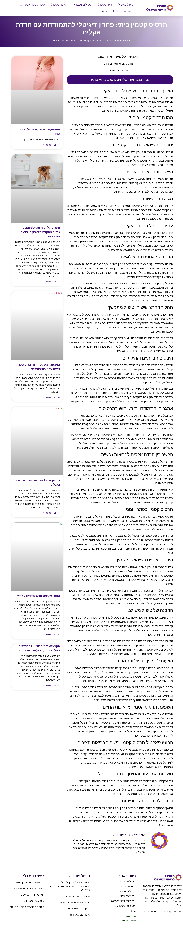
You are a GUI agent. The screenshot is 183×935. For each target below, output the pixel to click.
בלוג (104, 11)
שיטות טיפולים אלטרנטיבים (75, 902)
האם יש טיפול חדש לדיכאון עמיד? (38, 596)
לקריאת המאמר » (51, 144)
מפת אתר (131, 916)
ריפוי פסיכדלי (104, 4)
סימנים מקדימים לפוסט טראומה (27, 907)
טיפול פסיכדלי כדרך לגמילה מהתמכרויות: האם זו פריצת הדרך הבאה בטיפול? (69, 886)
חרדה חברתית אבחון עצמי (76, 896)
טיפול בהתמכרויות (82, 4)
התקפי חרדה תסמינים (78, 908)
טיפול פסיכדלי (125, 4)
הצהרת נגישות (128, 920)
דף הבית (126, 40)
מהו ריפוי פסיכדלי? (123, 11)
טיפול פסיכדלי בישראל (32, 4)
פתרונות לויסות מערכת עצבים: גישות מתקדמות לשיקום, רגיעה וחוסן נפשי (40, 232)
